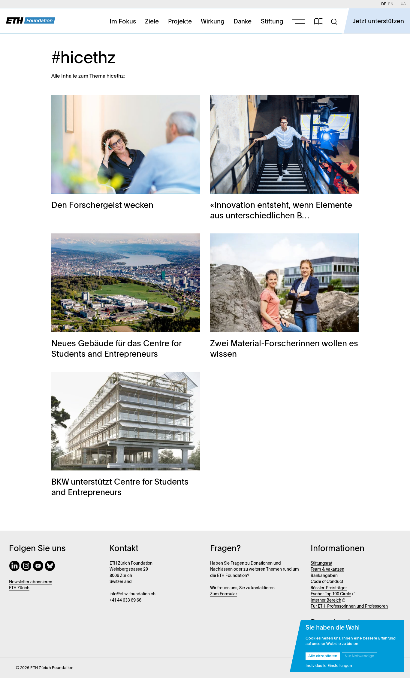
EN (391, 4)
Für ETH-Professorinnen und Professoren (349, 607)
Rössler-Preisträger (329, 588)
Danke (243, 21)
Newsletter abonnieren (30, 582)
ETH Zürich (19, 588)
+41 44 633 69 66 (125, 600)
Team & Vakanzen (327, 570)
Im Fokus (123, 21)
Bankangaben (324, 576)
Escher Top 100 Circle (331, 594)
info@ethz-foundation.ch (132, 594)
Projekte (180, 21)
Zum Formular (223, 594)
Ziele (152, 21)
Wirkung (213, 21)
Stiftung (272, 21)
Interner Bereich (326, 600)
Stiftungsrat (321, 564)
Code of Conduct (327, 582)
